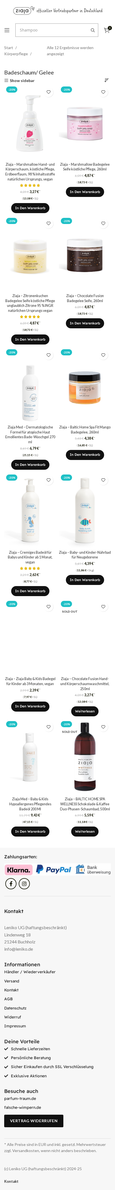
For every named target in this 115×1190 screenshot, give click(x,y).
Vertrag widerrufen (34, 1120)
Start (9, 47)
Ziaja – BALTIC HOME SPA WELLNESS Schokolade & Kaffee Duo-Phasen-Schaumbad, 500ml (85, 804)
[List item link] (57, 972)
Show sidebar (22, 80)
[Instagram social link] (24, 883)
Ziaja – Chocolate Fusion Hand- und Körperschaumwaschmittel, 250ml (84, 684)
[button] (30, 208)
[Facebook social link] (10, 883)
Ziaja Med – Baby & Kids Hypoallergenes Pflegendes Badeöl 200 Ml (30, 804)
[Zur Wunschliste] (48, 92)
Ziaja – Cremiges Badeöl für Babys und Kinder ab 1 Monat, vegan (30, 557)
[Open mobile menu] (7, 30)
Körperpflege (16, 53)
